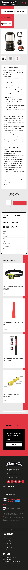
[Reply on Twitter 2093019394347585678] (4, 524)
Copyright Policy (8, 547)
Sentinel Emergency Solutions (14, 508)
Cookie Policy (7, 550)
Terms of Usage (8, 538)
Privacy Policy (7, 541)
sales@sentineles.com (15, 474)
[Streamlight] (6, 24)
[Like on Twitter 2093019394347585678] (9, 524)
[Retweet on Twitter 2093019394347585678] (6, 524)
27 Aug (7, 510)
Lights (9, 17)
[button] (15, 207)
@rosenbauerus (7, 516)
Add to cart (20, 203)
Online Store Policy (8, 544)
